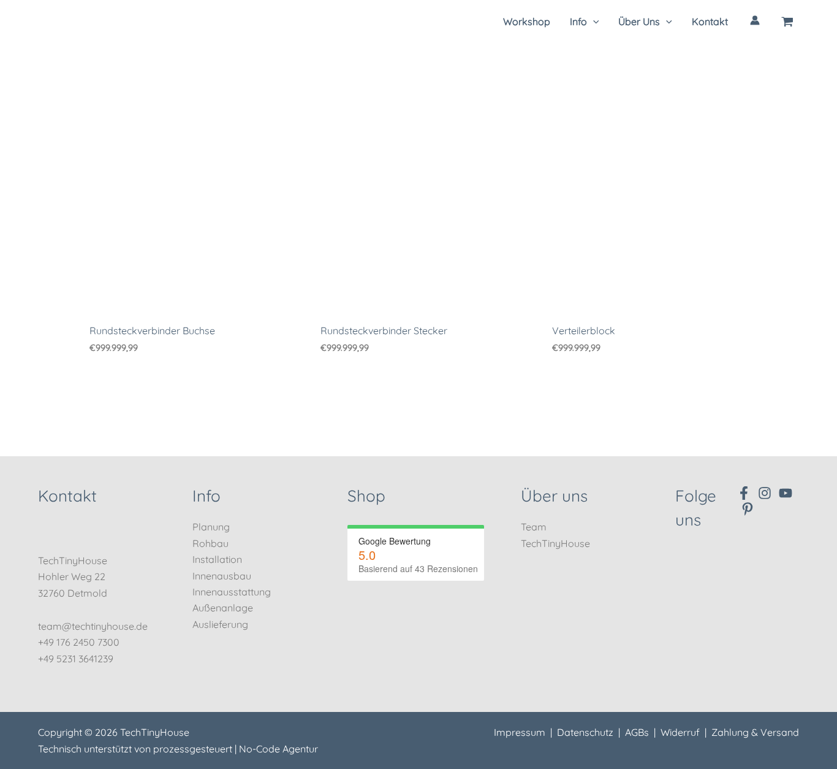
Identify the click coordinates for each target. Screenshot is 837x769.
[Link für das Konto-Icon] (755, 20)
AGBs (637, 732)
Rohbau (210, 543)
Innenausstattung (231, 592)
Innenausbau (221, 576)
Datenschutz (585, 732)
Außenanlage (222, 608)
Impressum (519, 732)
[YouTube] (785, 493)
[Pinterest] (747, 509)
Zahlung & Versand (755, 732)
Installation (217, 559)
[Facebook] (744, 493)
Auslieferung (220, 624)
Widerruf (680, 732)
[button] (584, 21)
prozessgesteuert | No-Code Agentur (235, 749)
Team (534, 527)
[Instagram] (764, 493)
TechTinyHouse (555, 543)
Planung (211, 527)
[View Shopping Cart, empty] (787, 21)
